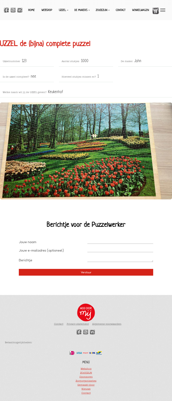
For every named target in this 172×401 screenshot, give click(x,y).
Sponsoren (86, 377)
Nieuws (86, 389)
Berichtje (25, 260)
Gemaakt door (86, 385)
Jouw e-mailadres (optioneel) (41, 250)
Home (31, 10)
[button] (63, 10)
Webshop (46, 10)
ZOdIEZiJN (86, 373)
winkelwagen (140, 10)
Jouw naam (27, 242)
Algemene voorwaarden (106, 324)
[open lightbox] (86, 150)
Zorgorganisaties (86, 381)
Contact (120, 10)
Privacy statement (78, 324)
